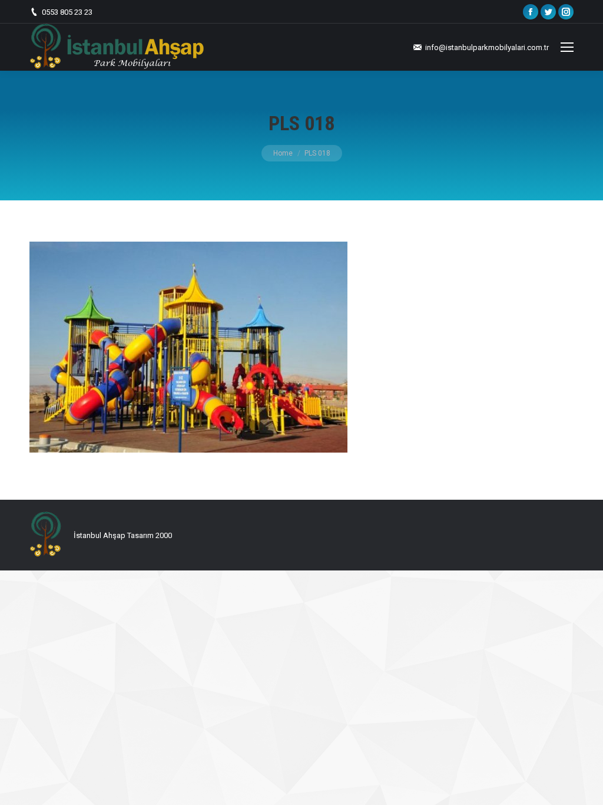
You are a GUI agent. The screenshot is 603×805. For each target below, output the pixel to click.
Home (283, 153)
